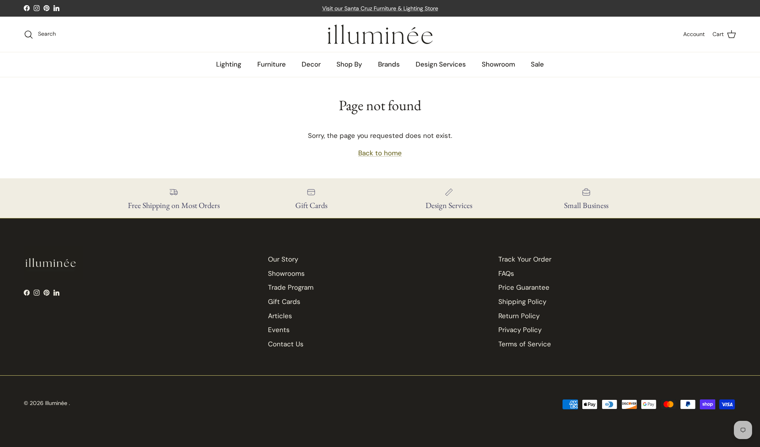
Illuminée (57, 403)
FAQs (506, 273)
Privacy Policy (520, 329)
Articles (280, 315)
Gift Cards (284, 301)
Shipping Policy (522, 301)
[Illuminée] (380, 34)
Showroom (498, 64)
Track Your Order (524, 259)
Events (279, 329)
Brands (389, 64)
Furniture (271, 64)
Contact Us (286, 344)
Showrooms (286, 273)
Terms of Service (524, 344)
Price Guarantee (523, 287)
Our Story (283, 259)
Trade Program (291, 287)
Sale (537, 64)
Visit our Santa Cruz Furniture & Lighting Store (380, 8)
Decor (311, 64)
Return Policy (519, 315)
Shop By (349, 64)
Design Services (441, 64)
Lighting (228, 64)
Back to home (380, 153)
